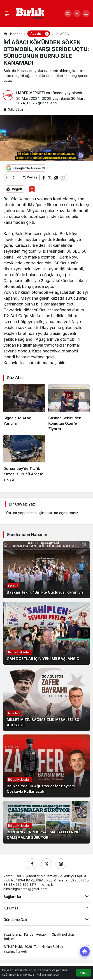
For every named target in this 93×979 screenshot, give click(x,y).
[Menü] (7, 13)
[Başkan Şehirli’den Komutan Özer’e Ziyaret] (69, 407)
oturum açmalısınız (61, 512)
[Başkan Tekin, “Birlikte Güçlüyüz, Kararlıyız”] (46, 570)
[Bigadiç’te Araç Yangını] (24, 407)
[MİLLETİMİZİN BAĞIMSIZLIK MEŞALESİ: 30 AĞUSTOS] (46, 699)
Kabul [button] (83, 972)
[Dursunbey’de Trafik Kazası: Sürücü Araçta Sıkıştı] (24, 458)
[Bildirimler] (86, 13)
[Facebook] (32, 863)
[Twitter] (46, 863)
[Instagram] (61, 863)
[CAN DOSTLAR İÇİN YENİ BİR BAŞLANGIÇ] (46, 633)
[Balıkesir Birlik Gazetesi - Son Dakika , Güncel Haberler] (30, 13)
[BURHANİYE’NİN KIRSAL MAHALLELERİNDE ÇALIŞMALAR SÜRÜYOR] (46, 822)
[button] (68, 13)
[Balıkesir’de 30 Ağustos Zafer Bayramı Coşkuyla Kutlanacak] (46, 765)
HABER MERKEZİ (30, 93)
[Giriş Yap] (77, 13)
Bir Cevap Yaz (22, 504)
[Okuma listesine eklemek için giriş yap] (32, 189)
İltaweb (21, 951)
